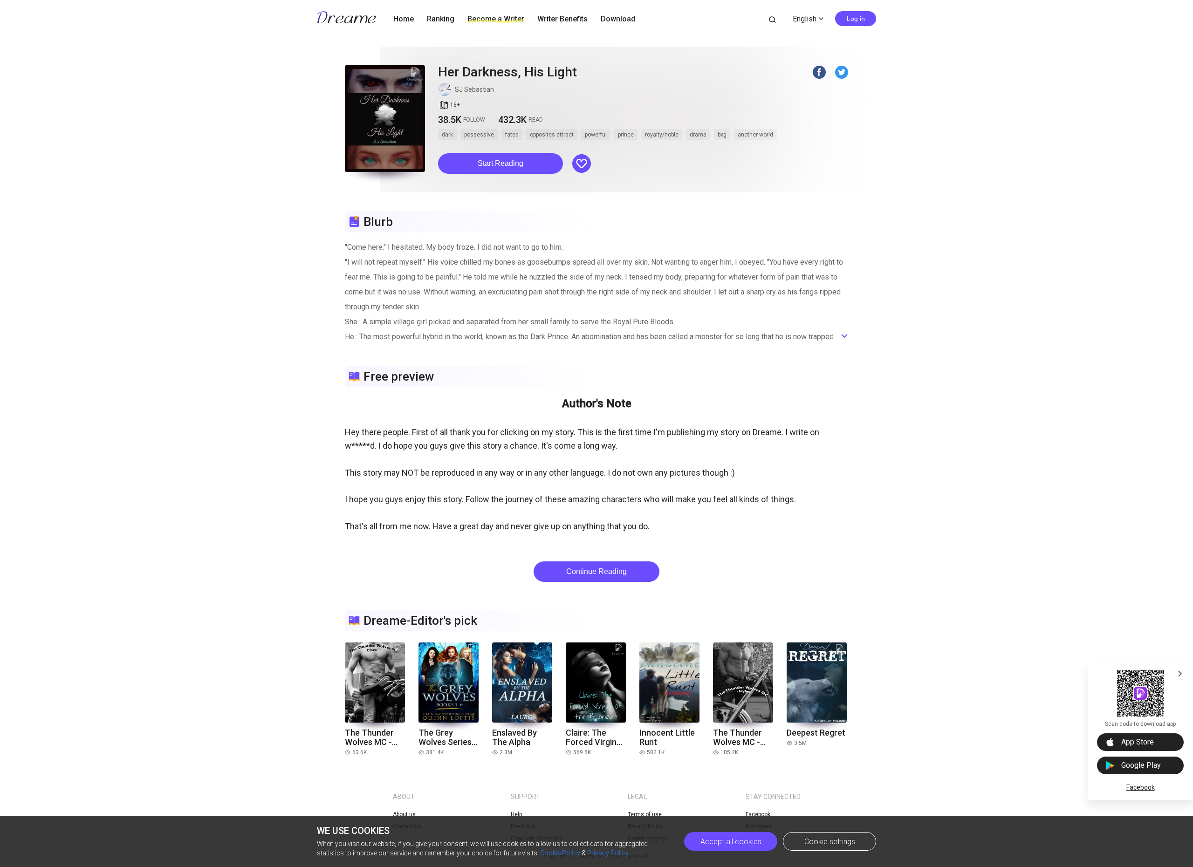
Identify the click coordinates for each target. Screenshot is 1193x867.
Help (516, 814)
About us (404, 814)
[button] (500, 163)
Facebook (1140, 787)
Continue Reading (596, 571)
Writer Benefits (562, 18)
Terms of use (645, 814)
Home (403, 18)
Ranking (440, 18)
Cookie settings (829, 841)
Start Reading (500, 163)
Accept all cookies (730, 841)
